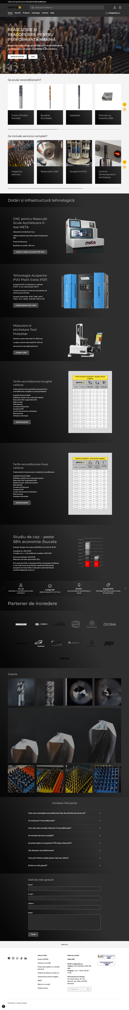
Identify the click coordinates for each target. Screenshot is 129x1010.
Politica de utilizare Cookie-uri (48, 973)
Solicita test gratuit (22, 422)
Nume (30, 885)
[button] (120, 7)
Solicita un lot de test (17, 56)
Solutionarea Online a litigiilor (48, 977)
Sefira (14, 1003)
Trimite (33, 934)
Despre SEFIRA (43, 959)
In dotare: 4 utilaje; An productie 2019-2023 (30, 252)
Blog (52, 13)
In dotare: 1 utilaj (21, 352)
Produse (26, 13)
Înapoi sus (64, 944)
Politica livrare (43, 988)
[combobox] (67, 7)
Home (10, 13)
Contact (45, 13)
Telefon (30, 903)
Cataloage (36, 13)
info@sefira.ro (77, 964)
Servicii (18, 13)
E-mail (30, 894)
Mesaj (30, 913)
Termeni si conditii (44, 963)
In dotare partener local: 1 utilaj (26, 305)
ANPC (40, 980)
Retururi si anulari (44, 984)
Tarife (33, 56)
